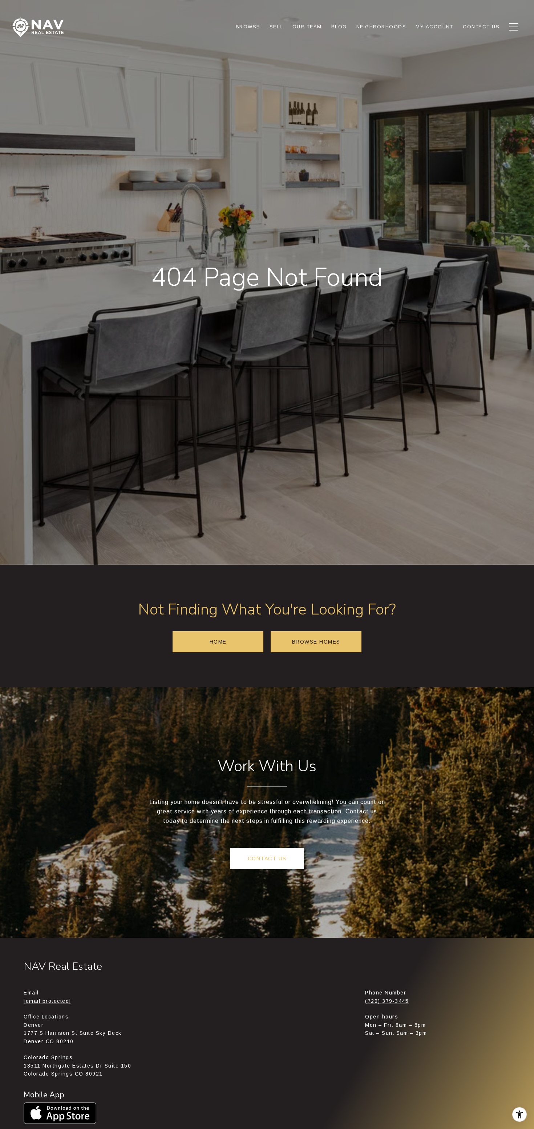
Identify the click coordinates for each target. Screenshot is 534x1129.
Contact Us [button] (267, 858)
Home (218, 642)
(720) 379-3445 (387, 1001)
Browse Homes (316, 642)
